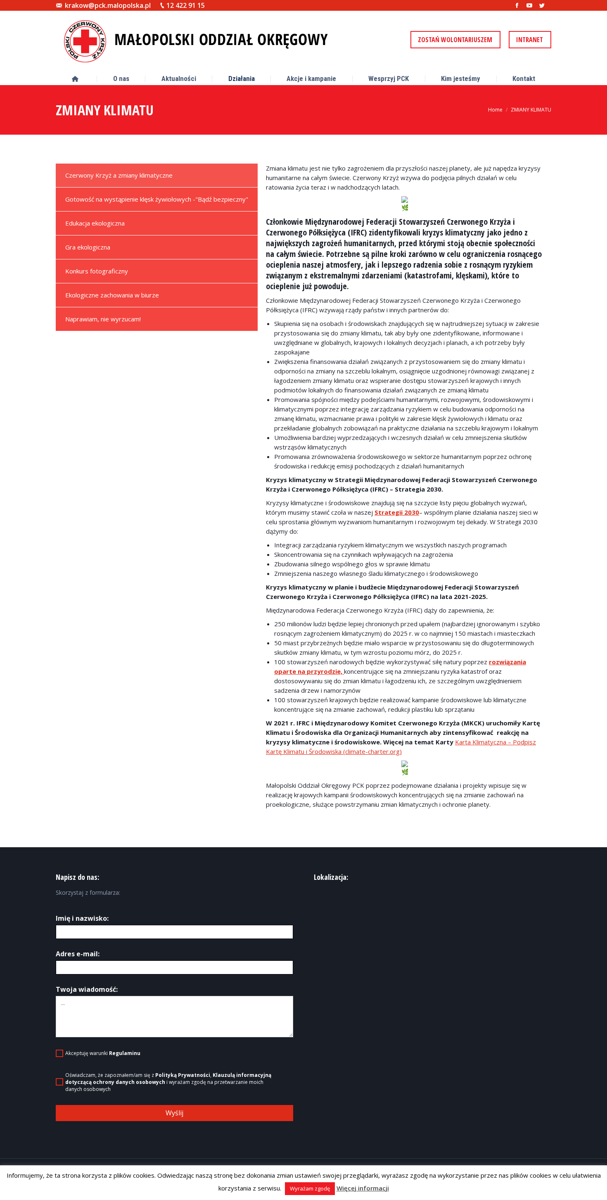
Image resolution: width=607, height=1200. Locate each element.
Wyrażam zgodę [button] (310, 1188)
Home (495, 109)
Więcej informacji (363, 1188)
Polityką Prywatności (182, 1075)
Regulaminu (124, 1053)
